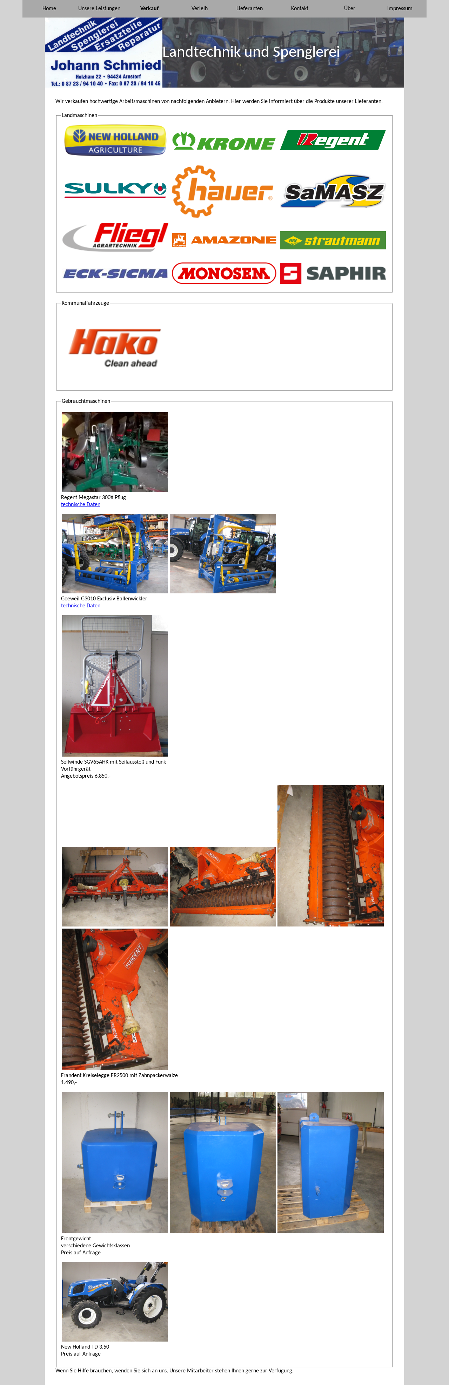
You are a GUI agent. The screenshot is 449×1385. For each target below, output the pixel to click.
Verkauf (149, 9)
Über (349, 9)
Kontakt (299, 9)
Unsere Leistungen (99, 9)
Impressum (400, 9)
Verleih (200, 9)
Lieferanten (249, 9)
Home (49, 9)
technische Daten (80, 505)
